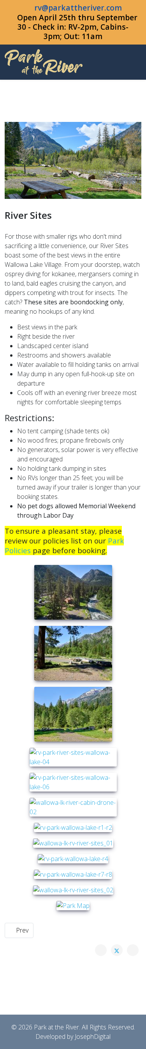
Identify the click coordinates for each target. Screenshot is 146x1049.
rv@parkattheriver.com (78, 7)
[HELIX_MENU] (138, 62)
